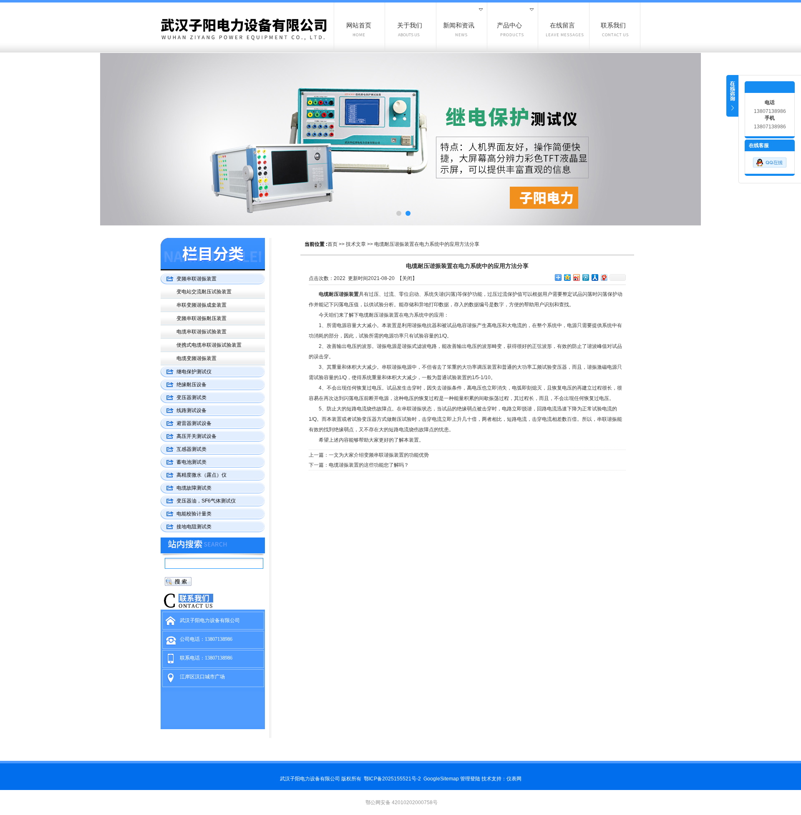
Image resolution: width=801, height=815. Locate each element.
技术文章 (356, 244)
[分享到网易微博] (603, 277)
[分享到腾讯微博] (585, 277)
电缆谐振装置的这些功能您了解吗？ (369, 465)
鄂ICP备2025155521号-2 (392, 779)
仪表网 (513, 779)
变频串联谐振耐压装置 (201, 318)
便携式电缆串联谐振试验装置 (209, 345)
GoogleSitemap (441, 779)
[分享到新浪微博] (576, 277)
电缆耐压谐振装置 (339, 294)
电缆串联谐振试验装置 (201, 332)
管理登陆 (470, 779)
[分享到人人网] (594, 277)
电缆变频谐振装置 (196, 358)
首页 (332, 244)
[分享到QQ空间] (567, 277)
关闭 (407, 278)
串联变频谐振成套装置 (201, 305)
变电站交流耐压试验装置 (204, 292)
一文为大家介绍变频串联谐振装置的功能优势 (379, 455)
